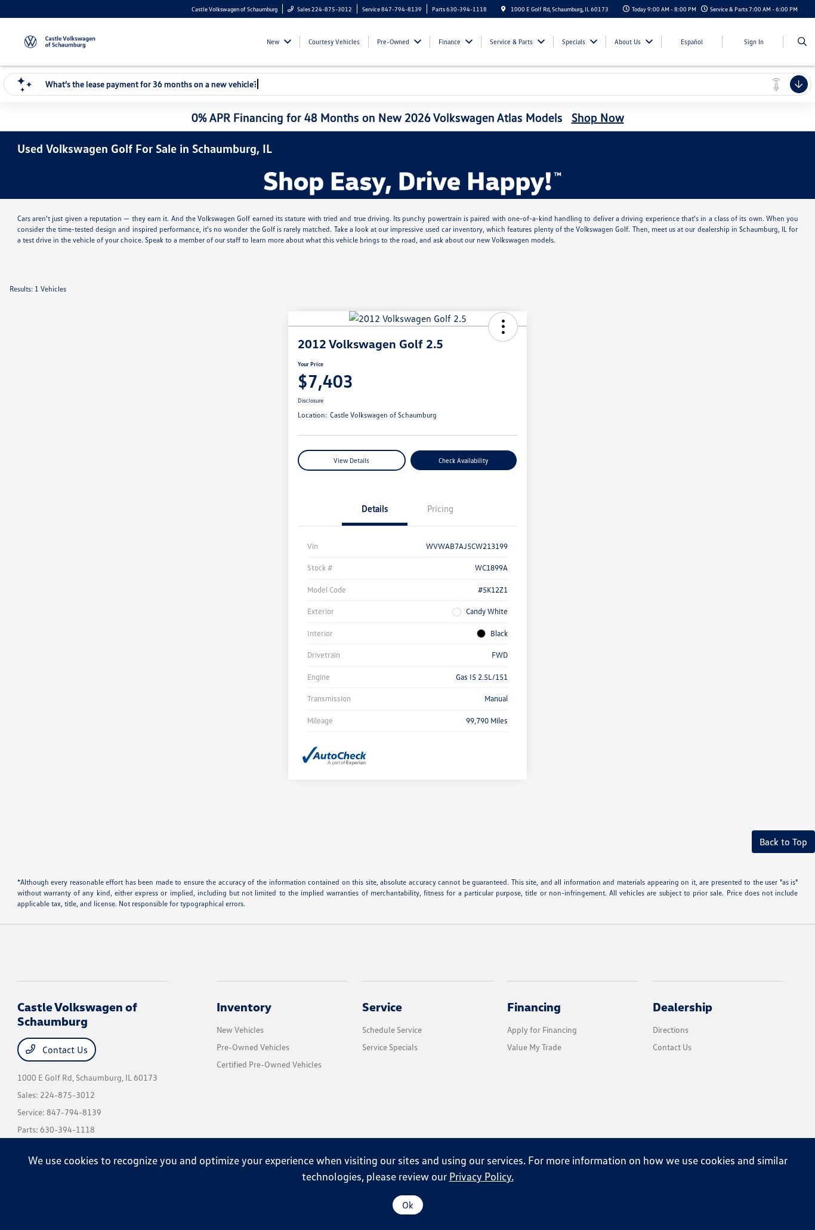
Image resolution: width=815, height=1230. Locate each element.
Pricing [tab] (440, 508)
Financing (534, 1006)
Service (382, 1006)
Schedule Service (392, 1030)
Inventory (244, 1006)
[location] (503, 9)
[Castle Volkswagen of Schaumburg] (71, 41)
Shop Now (598, 117)
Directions (671, 1030)
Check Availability (463, 460)
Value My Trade (534, 1047)
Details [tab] (375, 508)
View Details (351, 460)
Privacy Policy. (481, 1176)
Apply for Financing (542, 1030)
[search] (802, 42)
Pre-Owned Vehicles (253, 1047)
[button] (503, 327)
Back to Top (783, 842)
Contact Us (64, 1050)
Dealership (682, 1006)
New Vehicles (240, 1030)
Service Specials (390, 1047)
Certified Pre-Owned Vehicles (269, 1064)
